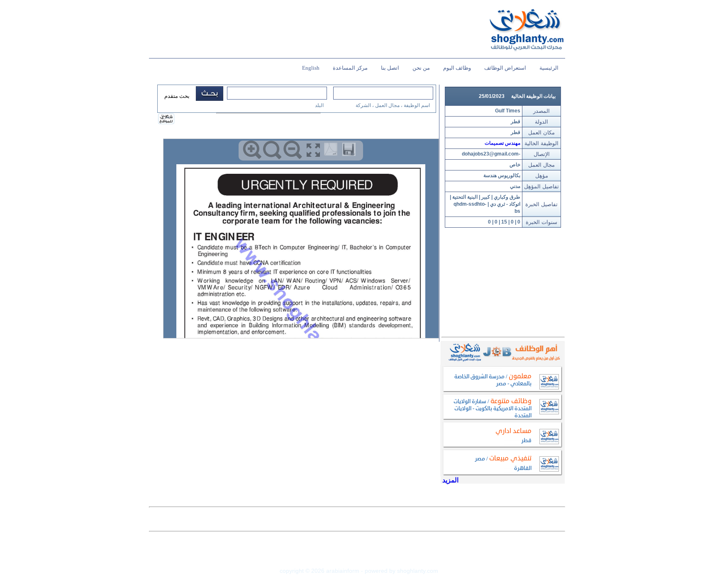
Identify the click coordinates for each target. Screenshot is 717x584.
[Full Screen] (313, 150)
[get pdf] (332, 151)
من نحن (421, 68)
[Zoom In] (252, 150)
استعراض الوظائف (505, 68)
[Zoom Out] (292, 150)
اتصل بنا (390, 68)
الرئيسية (548, 68)
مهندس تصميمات (502, 143)
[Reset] (272, 150)
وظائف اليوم (457, 68)
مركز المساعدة (350, 68)
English (310, 68)
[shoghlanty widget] (167, 119)
